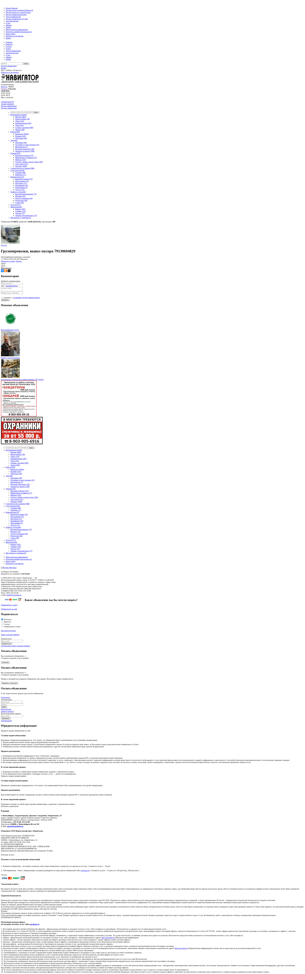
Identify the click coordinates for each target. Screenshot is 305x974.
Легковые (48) (21, 143)
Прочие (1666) (21, 166)
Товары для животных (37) (26, 215)
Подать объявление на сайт (17, 19)
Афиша (9, 25)
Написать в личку (8, 261)
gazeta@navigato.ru (14, 595)
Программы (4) (21, 188)
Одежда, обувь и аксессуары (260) (29, 162)
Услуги (15, 205)
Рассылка (7, 619)
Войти (8, 38)
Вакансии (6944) (22, 134)
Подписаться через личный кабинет (15, 646)
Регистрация (6, 709)
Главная (14, 8)
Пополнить (5, 697)
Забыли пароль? (7, 711)
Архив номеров (7, 104)
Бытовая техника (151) (24, 155)
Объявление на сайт (9, 609)
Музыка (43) (20, 196)
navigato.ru (85, 870)
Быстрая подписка (8, 631)
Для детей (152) (21, 164)
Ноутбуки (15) (21, 183)
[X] (9, 270)
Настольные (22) (22, 181)
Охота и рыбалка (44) (24, 198)
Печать (19, 261)
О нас (8, 23)
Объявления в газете (12, 627)
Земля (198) (20, 130)
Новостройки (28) (22, 119)
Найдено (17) (20, 175)
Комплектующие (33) (24, 179)
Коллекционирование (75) (26, 194)
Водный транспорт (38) (24, 149)
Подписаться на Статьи (15, 12)
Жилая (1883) (20, 117)
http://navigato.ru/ (108, 938)
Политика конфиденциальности (19, 32)
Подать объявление (13, 15)
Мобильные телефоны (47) (26, 158)
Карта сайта (10, 34)
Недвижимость (18, 115)
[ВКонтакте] (2, 270)
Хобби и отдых (18, 192)
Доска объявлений (13, 17)
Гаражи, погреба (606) (24, 128)
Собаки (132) (20, 211)
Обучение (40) (21, 138)
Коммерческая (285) (23, 123)
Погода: (4, 87)
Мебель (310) (20, 160)
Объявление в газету (9, 605)
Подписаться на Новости (16, 10)
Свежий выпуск (7, 102)
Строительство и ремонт (22, 168)
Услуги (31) (20, 190)
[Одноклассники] (5, 270)
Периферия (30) (21, 185)
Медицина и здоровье (20, 218)
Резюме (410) (20, 136)
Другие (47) (20, 213)
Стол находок (17, 170)
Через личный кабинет (10, 635)
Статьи (27, 12)
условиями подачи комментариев (26, 298)
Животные (16, 207)
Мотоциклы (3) (21, 147)
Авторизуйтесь (11, 286)
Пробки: (4, 89)
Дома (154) (19, 121)
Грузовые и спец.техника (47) (27, 145)
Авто (14, 140)
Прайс (8, 27)
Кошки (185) (20, 209)
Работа (15, 132)
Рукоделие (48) (21, 200)
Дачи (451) (19, 125)
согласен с (22, 298)
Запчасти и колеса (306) (24, 151)
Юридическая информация (17, 30)
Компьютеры (17, 177)
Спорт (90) (19, 203)
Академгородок (12, 21)
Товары (15, 153)
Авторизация (6, 721)
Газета (24, 15)
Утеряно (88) (20, 173)
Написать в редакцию (14, 36)
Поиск (8, 8)
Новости (29, 10)
